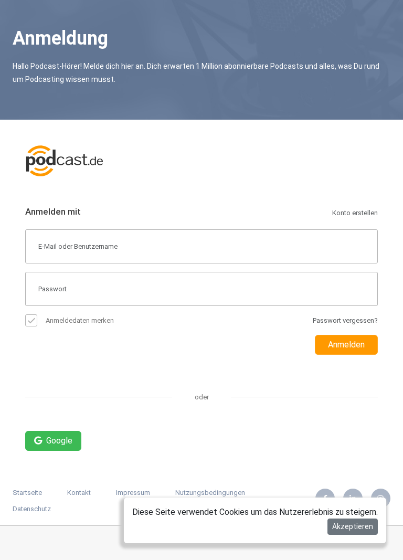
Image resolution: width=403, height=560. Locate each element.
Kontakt (79, 492)
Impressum (133, 492)
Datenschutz (32, 509)
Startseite (27, 492)
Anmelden (346, 345)
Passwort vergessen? (345, 320)
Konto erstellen (355, 213)
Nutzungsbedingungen (210, 492)
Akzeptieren (352, 526)
